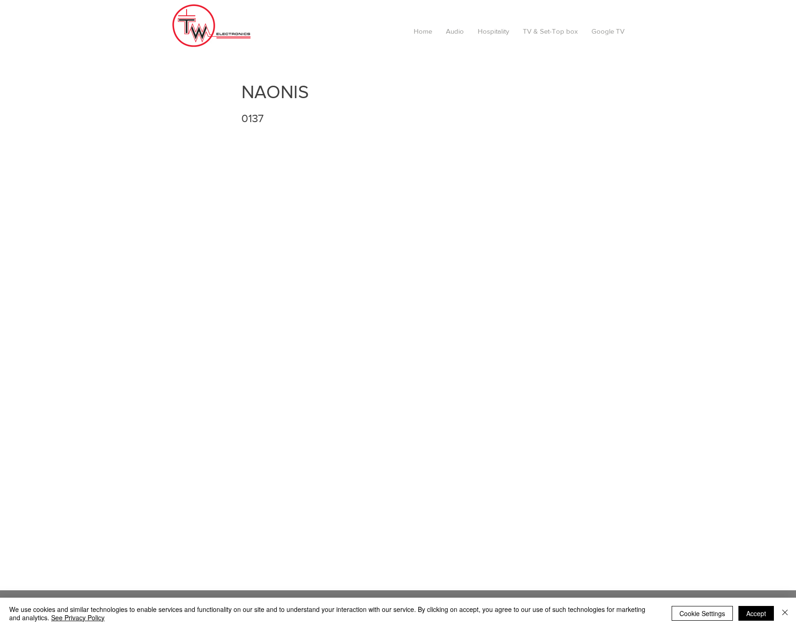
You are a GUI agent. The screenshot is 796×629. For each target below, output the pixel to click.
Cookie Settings (702, 613)
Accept (756, 613)
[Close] (784, 613)
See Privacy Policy (78, 617)
